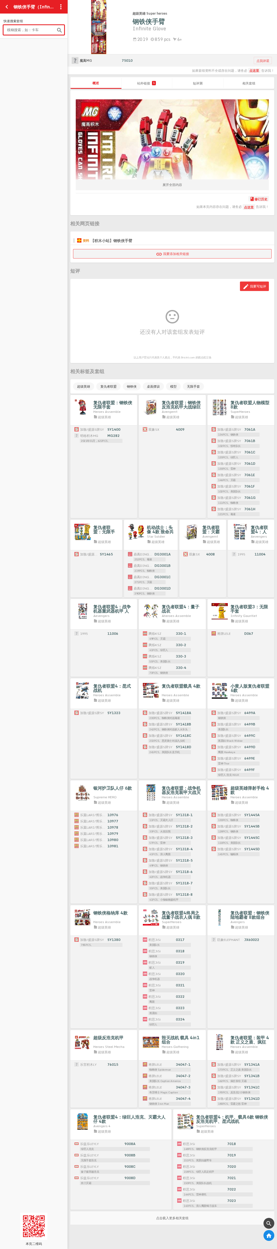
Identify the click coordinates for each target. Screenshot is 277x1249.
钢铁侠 (132, 386)
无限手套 (193, 386)
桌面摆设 (153, 386)
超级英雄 (83, 386)
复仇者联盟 (108, 386)
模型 (173, 386)
